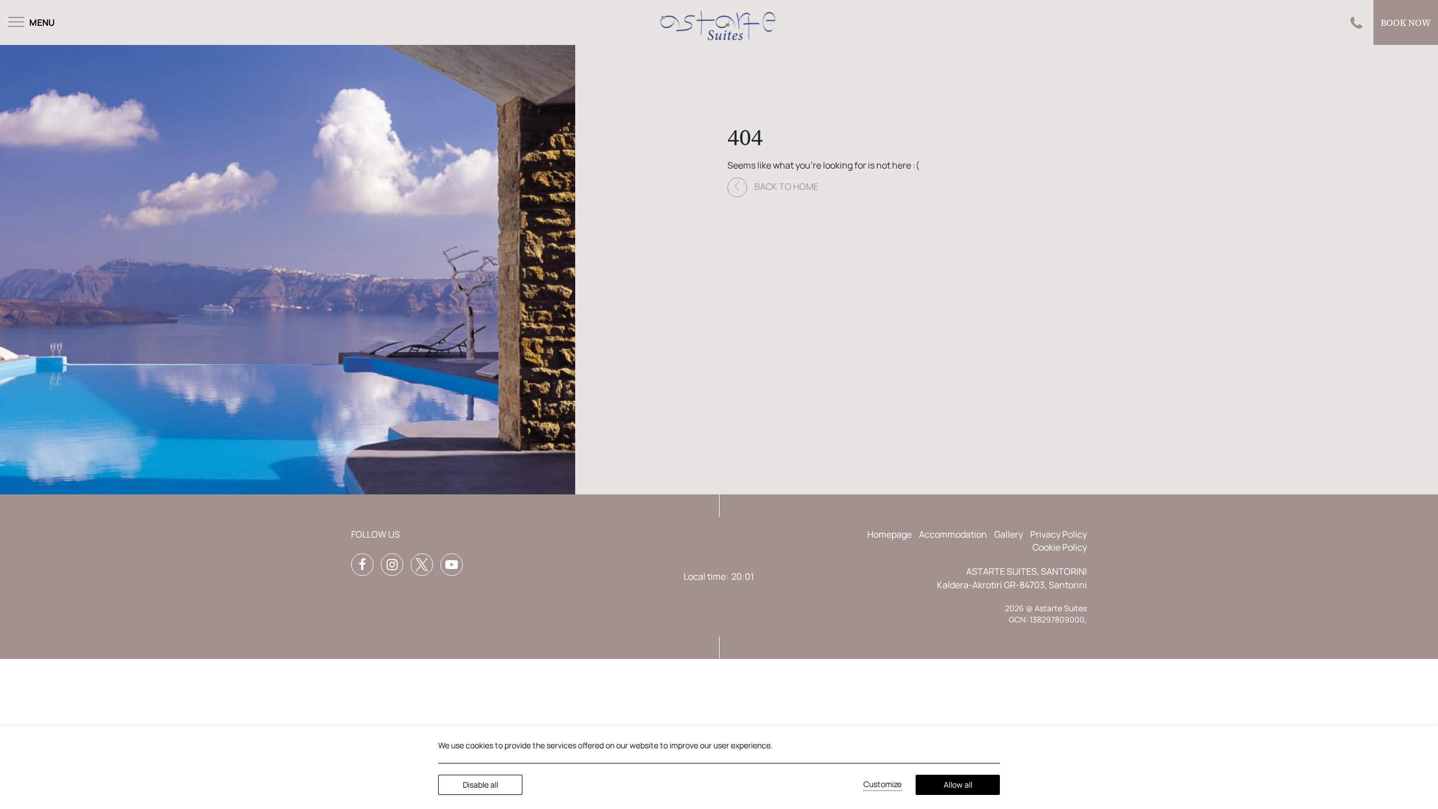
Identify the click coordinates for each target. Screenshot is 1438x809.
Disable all (480, 784)
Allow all (958, 784)
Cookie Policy (1059, 547)
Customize (882, 784)
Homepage (889, 534)
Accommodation (953, 534)
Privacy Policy (1058, 534)
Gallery (1008, 534)
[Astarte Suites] (719, 22)
